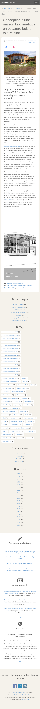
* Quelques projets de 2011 (10, 348)
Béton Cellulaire (7, 388)
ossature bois (20, 288)
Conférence (20, 395)
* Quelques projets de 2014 (10, 358)
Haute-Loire (6, 405)
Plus (20, 617)
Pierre (4, 424)
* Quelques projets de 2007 (10, 335)
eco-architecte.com (19, 692)
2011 (18, 511)
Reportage (27, 424)
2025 (18, 474)
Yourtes (29, 438)
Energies (29, 285)
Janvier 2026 (19, 461)
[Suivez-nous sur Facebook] (15, 687)
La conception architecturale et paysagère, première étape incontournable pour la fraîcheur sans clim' (20, 552)
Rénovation (6, 428)
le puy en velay (14, 408)
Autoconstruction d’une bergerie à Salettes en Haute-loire (20, 564)
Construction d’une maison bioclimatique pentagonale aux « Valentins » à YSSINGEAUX (20, 569)
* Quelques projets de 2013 (10, 355)
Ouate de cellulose (29, 418)
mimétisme (6, 415)
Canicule (5, 391)
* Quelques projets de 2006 (10, 332)
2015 (18, 501)
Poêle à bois (14, 424)
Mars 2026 (19, 459)
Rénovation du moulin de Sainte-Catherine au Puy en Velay (20, 557)
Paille (4, 421)
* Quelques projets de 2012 (10, 351)
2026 (23, 378)
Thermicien (11, 288)
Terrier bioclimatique (16, 431)
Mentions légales (19, 695)
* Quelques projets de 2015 (10, 361)
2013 (18, 506)
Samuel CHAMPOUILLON (12, 146)
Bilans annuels (22, 385)
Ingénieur (16, 405)
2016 (18, 498)
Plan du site (28, 695)
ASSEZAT (8, 199)
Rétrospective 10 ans (19, 320)
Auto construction (8, 385)
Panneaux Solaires (16, 421)
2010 (18, 514)
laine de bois (27, 405)
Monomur (17, 415)
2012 (18, 509)
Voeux (20, 438)
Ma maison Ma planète (9, 411)
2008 (18, 519)
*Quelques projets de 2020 (10, 378)
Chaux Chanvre (7, 395)
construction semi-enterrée (10, 398)
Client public (19, 309)
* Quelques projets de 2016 (10, 365)
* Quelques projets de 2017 (10, 368)
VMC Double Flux (8, 438)
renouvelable (25, 699)
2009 (18, 517)
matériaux (23, 411)
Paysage (29, 421)
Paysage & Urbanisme (19, 318)
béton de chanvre (22, 388)
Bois (8, 285)
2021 (18, 484)
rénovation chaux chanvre (21, 428)
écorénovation (6, 441)
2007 (18, 522)
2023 (18, 479)
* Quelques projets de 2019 (10, 375)
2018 (18, 493)
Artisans (25, 381)
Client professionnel (19, 307)
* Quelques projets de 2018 (10, 371)
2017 (18, 495)
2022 (18, 482)
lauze (4, 408)
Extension (17, 401)
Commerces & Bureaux (19, 312)
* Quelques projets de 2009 (10, 342)
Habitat (9, 283)
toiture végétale (7, 434)
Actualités (16, 8)
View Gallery (12, 277)
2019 (18, 490)
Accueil (7, 8)
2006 (18, 525)
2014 (18, 503)
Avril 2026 (19, 456)
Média (27, 415)
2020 (18, 487)
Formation (28, 401)
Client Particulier (18, 283)
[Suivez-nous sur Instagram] (14, 47)
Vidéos (18, 434)
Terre (6, 288)
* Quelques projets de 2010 (10, 345)
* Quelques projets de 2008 (10, 338)
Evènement (6, 401)
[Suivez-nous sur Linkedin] (20, 687)
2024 (18, 476)
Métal (4, 418)
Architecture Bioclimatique (18, 285)
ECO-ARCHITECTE (8, 2)
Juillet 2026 (18, 453)
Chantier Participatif (17, 391)
